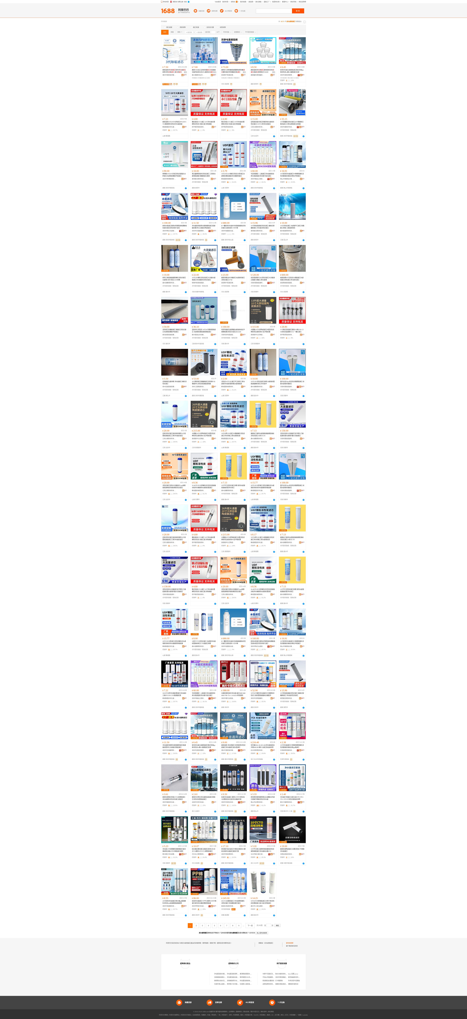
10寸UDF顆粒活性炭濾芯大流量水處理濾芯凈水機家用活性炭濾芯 (203, 279)
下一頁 (250, 926)
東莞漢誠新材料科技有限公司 (297, 977)
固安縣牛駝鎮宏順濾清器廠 (228, 75)
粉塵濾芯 (237, 78)
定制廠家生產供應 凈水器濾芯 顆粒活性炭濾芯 (174, 383)
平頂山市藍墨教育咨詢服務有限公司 (274, 977)
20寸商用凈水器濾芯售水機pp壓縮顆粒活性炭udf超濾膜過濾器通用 (174, 902)
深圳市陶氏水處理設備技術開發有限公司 (169, 231)
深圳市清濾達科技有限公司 (169, 906)
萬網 (268, 1015)
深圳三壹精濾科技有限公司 (198, 387)
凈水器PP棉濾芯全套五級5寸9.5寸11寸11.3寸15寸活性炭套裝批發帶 (291, 798)
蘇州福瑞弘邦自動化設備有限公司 (198, 335)
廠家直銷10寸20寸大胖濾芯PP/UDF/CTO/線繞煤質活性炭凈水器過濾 (174, 123)
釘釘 (286, 1015)
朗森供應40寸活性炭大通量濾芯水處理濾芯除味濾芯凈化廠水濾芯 (292, 279)
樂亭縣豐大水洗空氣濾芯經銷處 (250, 977)
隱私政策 (246, 1012)
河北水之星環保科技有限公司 (198, 854)
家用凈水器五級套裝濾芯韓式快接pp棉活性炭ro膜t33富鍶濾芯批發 (292, 71)
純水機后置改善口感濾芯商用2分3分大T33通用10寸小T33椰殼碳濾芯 (203, 850)
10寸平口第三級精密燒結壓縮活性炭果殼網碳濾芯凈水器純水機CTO (262, 850)
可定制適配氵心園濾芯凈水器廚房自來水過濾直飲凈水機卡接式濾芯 (262, 175)
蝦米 (241, 1015)
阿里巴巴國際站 (174, 1015)
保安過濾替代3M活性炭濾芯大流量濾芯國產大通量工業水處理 (263, 279)
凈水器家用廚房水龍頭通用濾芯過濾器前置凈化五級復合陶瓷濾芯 (203, 227)
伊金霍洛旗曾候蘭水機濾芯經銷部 (251, 981)
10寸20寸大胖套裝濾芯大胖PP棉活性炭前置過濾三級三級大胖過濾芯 (262, 902)
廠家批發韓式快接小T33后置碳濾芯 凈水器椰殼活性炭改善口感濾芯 (173, 798)
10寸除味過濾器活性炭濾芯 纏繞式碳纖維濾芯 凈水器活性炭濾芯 (262, 227)
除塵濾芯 (230, 78)
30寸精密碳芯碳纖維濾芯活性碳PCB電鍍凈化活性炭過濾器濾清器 (203, 383)
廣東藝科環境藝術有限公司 (257, 75)
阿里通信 (262, 1015)
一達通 (299, 1015)
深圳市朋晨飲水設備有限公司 (228, 231)
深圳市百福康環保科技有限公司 (198, 231)
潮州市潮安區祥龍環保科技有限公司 (169, 75)
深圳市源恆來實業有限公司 (287, 75)
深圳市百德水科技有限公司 (228, 802)
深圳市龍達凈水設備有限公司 (169, 802)
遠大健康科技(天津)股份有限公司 (198, 75)
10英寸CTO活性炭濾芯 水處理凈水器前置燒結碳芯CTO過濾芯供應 (204, 642)
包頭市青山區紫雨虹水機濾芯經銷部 (226, 984)
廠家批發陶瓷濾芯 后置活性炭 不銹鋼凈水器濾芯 (292, 850)
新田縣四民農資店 (268, 981)
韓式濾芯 (291, 78)
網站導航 (271, 1012)
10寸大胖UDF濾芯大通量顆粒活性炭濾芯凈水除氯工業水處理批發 (233, 435)
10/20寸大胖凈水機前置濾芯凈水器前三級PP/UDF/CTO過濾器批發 (174, 694)
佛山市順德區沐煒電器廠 (287, 179)
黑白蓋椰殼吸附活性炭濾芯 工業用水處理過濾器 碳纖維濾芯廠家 (204, 175)
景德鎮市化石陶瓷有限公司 (257, 335)
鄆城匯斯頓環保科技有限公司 (228, 179)
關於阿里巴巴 (255, 1012)
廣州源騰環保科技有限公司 (169, 283)
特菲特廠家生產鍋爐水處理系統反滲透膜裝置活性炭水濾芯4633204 (233, 331)
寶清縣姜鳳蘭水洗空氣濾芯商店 (250, 974)
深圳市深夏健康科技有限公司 (257, 698)
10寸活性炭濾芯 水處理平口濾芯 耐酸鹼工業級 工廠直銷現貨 (292, 227)
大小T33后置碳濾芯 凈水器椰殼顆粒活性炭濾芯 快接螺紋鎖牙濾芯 (232, 902)
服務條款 (239, 1012)
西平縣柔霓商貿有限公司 (198, 127)
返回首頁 (252, 933)
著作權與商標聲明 (221, 1012)
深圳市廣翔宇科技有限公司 (287, 127)
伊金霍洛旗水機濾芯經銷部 (223, 974)
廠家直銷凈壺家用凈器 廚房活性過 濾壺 (174, 71)
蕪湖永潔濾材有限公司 (228, 906)
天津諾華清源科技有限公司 (287, 750)
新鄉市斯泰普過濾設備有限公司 (198, 283)
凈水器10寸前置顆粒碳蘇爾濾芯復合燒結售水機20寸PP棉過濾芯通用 (174, 850)
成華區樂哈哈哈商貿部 (270, 984)
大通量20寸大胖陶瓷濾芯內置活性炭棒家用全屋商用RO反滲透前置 (203, 435)
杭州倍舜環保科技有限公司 (257, 750)
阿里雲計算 (248, 1015)
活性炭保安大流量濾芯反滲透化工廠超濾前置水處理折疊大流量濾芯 (292, 435)
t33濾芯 (296, 78)
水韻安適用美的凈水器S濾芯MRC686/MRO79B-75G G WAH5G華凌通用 (233, 694)
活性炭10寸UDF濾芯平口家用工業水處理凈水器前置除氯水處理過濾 (233, 383)
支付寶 (277, 1015)
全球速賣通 (196, 1015)
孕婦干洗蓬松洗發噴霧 (270, 974)
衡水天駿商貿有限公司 (282, 974)
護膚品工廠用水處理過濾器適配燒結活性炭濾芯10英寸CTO (262, 435)
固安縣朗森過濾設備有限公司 (287, 283)
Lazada (305, 1015)
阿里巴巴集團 (163, 1015)
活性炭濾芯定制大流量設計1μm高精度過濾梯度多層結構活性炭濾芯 (173, 487)
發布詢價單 (289, 943)
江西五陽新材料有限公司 (257, 127)
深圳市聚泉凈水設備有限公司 (198, 906)
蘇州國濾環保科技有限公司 (287, 231)
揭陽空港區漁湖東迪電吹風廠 (284, 984)
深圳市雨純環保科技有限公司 (228, 854)
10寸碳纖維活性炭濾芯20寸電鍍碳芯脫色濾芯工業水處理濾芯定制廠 (292, 123)
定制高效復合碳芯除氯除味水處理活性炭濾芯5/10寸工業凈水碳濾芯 (262, 123)
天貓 (208, 1015)
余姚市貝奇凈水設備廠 (198, 802)
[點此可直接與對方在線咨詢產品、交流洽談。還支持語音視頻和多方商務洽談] (274, 136)
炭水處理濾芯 (268, 943)
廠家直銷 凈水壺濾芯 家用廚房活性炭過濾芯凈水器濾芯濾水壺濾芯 (233, 746)
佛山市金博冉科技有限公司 (257, 802)
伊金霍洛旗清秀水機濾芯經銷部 (237, 974)
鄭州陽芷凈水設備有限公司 (169, 854)
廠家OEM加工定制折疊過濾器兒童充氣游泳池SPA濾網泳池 (204, 71)
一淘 (218, 1015)
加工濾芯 (207, 78)
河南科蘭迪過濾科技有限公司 (257, 283)
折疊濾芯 (195, 78)
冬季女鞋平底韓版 (294, 981)
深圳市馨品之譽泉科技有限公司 (257, 179)
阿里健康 (292, 1015)
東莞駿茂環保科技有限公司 (198, 179)
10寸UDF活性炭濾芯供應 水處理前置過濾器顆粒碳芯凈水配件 (263, 383)
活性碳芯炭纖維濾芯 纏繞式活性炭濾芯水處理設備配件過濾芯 (174, 331)
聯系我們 (264, 1012)
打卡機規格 (279, 981)
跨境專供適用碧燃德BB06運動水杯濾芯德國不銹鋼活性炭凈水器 (263, 798)
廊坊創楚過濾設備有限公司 (169, 335)
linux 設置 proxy (293, 974)
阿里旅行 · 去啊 (227, 1015)
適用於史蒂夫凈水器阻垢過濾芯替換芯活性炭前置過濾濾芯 (203, 798)
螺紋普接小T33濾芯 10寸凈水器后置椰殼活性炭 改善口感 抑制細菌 (203, 123)
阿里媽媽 (236, 1015)
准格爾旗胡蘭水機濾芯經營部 (223, 977)
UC (272, 1015)
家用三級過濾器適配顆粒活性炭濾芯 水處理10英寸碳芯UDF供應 (174, 279)
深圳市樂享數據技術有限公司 (284, 977)
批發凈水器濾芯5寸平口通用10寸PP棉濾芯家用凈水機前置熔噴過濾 (204, 902)
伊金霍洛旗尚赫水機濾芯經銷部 (237, 977)
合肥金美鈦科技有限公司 (287, 854)
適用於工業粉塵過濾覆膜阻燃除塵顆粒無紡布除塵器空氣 (233, 71)
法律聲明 (231, 1012)
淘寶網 (203, 1015)
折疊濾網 (201, 78)
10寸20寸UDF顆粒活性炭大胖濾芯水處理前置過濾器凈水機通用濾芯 (233, 175)
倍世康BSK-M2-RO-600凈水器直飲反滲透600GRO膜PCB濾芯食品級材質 (263, 746)
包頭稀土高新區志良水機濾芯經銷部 (251, 984)
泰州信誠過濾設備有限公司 (169, 387)
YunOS (256, 1015)
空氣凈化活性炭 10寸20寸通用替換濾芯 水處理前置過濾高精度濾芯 (204, 331)
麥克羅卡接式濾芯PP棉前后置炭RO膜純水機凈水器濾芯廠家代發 (233, 850)
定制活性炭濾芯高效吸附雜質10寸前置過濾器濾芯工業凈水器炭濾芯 (174, 435)
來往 (282, 1015)
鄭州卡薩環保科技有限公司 (287, 802)
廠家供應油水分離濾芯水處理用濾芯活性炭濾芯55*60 (233, 279)
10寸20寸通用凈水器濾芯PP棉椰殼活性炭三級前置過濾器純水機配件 (262, 694)
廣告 (185, 72)
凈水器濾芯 (283, 78)
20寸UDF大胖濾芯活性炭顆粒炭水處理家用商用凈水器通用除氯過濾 (262, 487)
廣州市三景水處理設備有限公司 (257, 906)
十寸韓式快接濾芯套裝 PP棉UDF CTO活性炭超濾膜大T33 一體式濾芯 (292, 331)
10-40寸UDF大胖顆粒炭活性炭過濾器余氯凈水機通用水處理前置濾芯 (204, 487)
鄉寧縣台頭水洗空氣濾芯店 (223, 981)
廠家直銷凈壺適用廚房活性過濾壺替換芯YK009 (262, 71)
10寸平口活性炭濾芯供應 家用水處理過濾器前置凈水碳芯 (233, 487)
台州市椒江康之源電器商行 (257, 854)
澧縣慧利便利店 (293, 984)
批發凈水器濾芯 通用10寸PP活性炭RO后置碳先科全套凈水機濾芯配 (233, 798)
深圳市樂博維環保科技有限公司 (169, 179)
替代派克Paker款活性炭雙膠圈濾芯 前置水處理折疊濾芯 (292, 383)
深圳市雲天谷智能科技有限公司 (228, 698)
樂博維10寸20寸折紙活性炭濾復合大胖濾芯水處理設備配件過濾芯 (174, 175)
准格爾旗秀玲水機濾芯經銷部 (236, 981)
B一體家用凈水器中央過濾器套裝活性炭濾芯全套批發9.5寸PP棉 (233, 227)
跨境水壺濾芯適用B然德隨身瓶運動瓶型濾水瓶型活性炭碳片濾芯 (174, 227)
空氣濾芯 (224, 78)
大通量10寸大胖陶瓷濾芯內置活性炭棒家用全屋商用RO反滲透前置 (262, 331)
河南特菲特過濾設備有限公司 (228, 335)
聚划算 (213, 1015)
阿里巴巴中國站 (186, 1015)
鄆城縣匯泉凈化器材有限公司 (169, 127)
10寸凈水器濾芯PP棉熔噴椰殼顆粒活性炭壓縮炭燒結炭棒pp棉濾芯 (292, 746)
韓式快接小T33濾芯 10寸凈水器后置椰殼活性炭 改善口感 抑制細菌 (232, 123)
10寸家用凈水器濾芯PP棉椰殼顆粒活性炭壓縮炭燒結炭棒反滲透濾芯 (292, 175)
